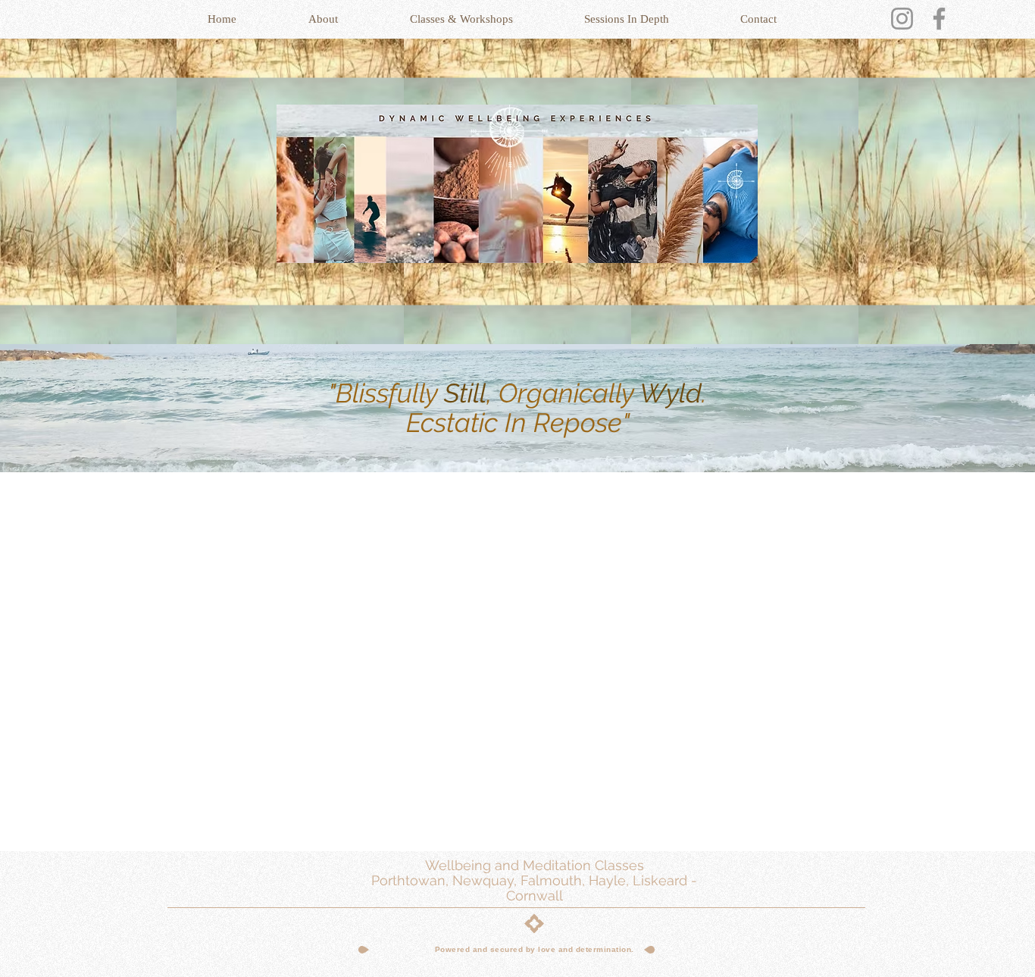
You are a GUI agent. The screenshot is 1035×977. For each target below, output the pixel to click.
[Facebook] (939, 18)
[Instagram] (902, 18)
